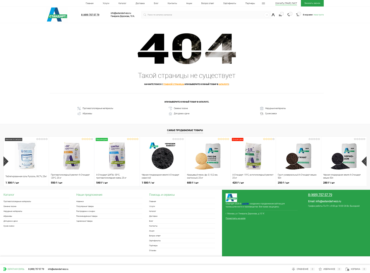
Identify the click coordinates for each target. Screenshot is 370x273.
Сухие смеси (271, 113)
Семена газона (181, 108)
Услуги (106, 3)
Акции (189, 3)
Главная (90, 3)
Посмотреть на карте (235, 218)
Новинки (80, 201)
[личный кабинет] (273, 15)
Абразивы (87, 113)
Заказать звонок (312, 3)
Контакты (172, 3)
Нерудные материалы (275, 108)
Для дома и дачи (181, 113)
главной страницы (173, 84)
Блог (156, 3)
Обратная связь (15, 269)
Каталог (122, 3)
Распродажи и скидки (85, 211)
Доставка (140, 3)
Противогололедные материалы (98, 108)
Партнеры (250, 3)
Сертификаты (229, 3)
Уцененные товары (84, 221)
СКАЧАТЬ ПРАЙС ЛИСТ (286, 3)
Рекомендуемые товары (87, 216)
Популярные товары (85, 206)
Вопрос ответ (207, 3)
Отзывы (152, 250)
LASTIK (245, 203)
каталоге (224, 84)
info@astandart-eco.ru (328, 201)
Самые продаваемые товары (185, 130)
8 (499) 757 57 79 (90, 14)
